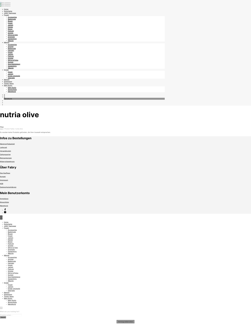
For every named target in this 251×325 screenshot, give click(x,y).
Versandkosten (5, 151)
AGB (1, 184)
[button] (4, 95)
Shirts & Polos (13, 60)
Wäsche (11, 40)
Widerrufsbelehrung (7, 161)
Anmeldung (4, 199)
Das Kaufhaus (5, 173)
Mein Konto (8, 85)
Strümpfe (11, 37)
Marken (6, 80)
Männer (6, 42)
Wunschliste (12, 89)
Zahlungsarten (5, 154)
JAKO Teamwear (10, 13)
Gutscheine (8, 11)
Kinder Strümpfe (14, 76)
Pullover (11, 31)
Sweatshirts (12, 39)
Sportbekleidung (14, 64)
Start (1, 129)
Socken (10, 62)
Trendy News (9, 83)
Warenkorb (12, 91)
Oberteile (11, 78)
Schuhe (10, 33)
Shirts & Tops (13, 35)
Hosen (10, 23)
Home (6, 9)
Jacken (10, 25)
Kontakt (3, 177)
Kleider (10, 27)
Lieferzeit (3, 147)
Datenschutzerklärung (8, 187)
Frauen (6, 15)
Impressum (4, 180)
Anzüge (10, 46)
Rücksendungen (6, 158)
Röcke (10, 29)
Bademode (12, 19)
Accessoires (12, 17)
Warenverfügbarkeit (7, 144)
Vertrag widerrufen (125, 322)
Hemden (11, 50)
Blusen (10, 21)
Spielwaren (8, 82)
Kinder (6, 70)
